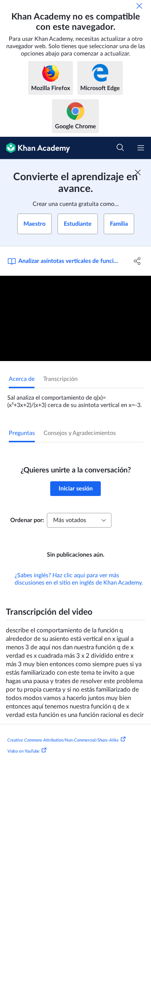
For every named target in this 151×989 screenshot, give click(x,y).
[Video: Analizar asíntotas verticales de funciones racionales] (75, 318)
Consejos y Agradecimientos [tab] (80, 433)
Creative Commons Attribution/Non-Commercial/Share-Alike (63, 740)
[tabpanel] (75, 398)
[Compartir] (137, 261)
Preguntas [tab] (22, 433)
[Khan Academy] (35, 148)
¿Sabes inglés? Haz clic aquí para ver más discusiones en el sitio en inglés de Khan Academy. (79, 579)
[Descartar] (139, 6)
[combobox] (79, 520)
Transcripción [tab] (60, 379)
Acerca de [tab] (21, 379)
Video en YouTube (23, 751)
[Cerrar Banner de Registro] (137, 172)
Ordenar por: (27, 520)
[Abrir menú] (140, 147)
